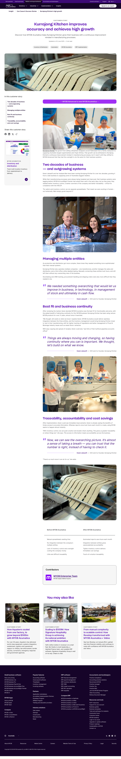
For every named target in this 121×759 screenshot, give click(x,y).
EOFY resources (94, 702)
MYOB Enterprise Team (65, 576)
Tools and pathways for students (98, 711)
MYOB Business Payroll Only (13, 684)
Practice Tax (93, 686)
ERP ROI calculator (66, 688)
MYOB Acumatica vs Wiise (68, 700)
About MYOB (8, 743)
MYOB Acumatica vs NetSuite (69, 698)
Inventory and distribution (13, 164)
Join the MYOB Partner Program (98, 690)
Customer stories (94, 715)
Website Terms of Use (69, 743)
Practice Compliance (95, 677)
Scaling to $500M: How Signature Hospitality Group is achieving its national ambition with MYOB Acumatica (57, 635)
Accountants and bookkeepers (99, 675)
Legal (101, 743)
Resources (23, 743)
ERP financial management (69, 677)
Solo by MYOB (9, 700)
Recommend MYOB (95, 682)
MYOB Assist (8, 702)
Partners (36, 691)
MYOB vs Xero (9, 712)
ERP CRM (64, 684)
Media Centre (38, 743)
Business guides (94, 707)
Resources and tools (96, 700)
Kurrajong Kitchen (49, 151)
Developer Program (38, 698)
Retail (34, 719)
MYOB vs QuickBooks (11, 714)
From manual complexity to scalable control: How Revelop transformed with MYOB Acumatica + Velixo (97, 633)
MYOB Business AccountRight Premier (15, 688)
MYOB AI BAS (8, 690)
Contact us (92, 728)
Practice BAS (93, 688)
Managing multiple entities (16, 110)
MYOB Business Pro (10, 682)
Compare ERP (65, 695)
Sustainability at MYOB (96, 726)
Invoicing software (38, 686)
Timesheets (36, 682)
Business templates (95, 709)
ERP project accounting (68, 686)
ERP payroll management (68, 680)
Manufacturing (37, 717)
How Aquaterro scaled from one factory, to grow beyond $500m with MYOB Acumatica (18, 633)
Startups (35, 712)
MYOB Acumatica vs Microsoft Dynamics (73, 704)
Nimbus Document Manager (97, 695)
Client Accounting (94, 692)
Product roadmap (94, 724)
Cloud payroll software (39, 680)
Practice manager (94, 684)
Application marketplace (40, 694)
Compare (8, 710)
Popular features (38, 675)
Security (114, 743)
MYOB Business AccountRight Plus (14, 686)
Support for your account (96, 704)
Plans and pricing (10, 677)
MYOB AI (7, 692)
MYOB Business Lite (10, 680)
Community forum (94, 713)
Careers (52, 743)
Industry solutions (39, 707)
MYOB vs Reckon (10, 717)
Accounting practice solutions (98, 680)
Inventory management (39, 684)
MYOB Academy (94, 717)
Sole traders (36, 710)
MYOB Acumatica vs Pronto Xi (69, 707)
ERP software (65, 675)
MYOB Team (8, 704)
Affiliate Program (38, 700)
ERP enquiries (65, 690)
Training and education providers (42, 702)
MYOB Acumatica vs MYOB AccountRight (73, 709)
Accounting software (39, 677)
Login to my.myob (94, 719)
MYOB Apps (9, 698)
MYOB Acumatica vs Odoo (68, 702)
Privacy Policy (88, 743)
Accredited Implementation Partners (43, 696)
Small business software (13, 675)
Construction (36, 714)
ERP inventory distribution (68, 682)
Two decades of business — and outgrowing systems (16, 104)
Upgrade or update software (97, 722)
